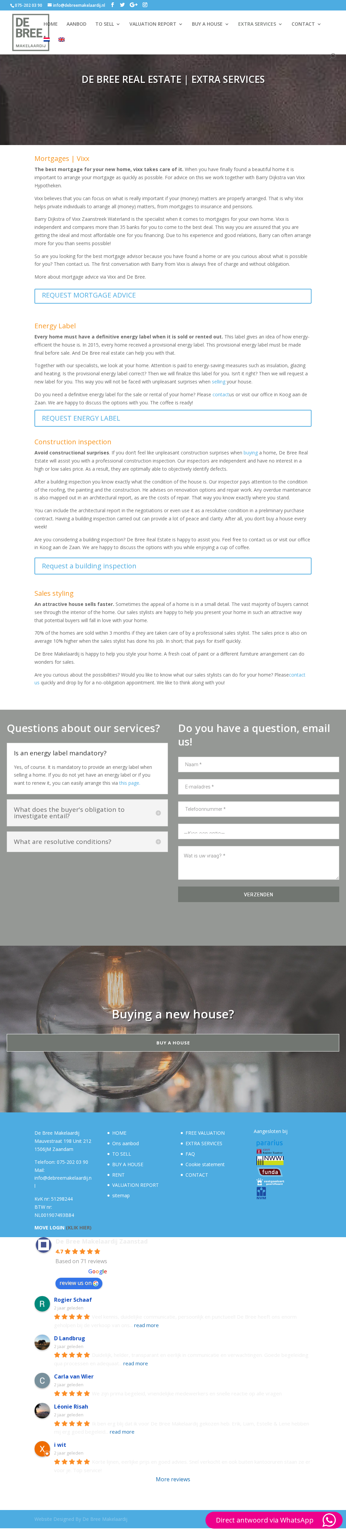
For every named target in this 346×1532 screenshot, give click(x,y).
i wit (60, 1444)
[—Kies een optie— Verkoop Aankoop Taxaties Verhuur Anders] (258, 831)
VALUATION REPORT (152, 24)
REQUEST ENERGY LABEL (81, 418)
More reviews (173, 1479)
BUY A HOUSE (207, 24)
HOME (51, 24)
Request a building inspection (89, 565)
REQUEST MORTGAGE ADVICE (89, 295)
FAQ (190, 1154)
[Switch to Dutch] (47, 45)
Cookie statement (205, 1164)
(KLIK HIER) (79, 1227)
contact (221, 394)
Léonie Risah (71, 1406)
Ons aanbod (125, 1143)
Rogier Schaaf (73, 1299)
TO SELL (104, 24)
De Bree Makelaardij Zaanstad (101, 1241)
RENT (118, 1175)
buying (251, 452)
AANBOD (76, 24)
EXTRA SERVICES (257, 24)
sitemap (121, 1195)
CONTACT (303, 24)
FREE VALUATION (205, 1133)
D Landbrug (69, 1338)
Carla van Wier (74, 1376)
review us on (75, 1283)
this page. (129, 783)
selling (218, 381)
